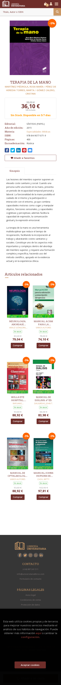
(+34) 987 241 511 (30, 569)
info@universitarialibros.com (30, 574)
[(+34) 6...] (35, 555)
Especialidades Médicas (38, 131)
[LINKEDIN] (41, 555)
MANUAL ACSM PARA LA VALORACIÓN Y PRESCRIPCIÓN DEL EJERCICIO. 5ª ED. (43, 323)
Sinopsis (15, 171)
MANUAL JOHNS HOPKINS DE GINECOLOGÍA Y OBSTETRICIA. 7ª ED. (43, 475)
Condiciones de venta (30, 599)
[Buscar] (57, 12)
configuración (30, 637)
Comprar (18, 345)
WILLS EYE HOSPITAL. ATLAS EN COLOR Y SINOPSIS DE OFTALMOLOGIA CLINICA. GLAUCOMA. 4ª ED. (18, 399)
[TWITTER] (25, 555)
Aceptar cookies (30, 664)
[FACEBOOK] (20, 555)
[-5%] (17, 299)
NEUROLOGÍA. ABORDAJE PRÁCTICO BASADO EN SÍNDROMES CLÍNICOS (17, 323)
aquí (38, 633)
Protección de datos (30, 604)
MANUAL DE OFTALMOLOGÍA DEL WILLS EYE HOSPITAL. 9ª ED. (18, 475)
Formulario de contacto (30, 578)
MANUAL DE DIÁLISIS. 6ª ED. (43, 399)
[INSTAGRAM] (30, 555)
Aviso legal (30, 595)
